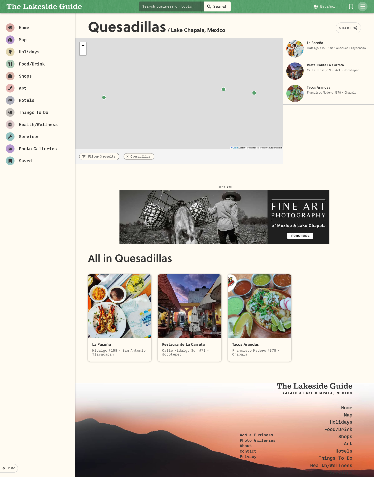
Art (348, 443)
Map (348, 415)
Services (341, 472)
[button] (83, 45)
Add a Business (256, 435)
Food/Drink (338, 429)
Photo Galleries (258, 440)
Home (346, 407)
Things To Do (335, 458)
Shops (345, 436)
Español (327, 6)
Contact (248, 451)
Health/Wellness (331, 465)
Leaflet (235, 148)
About (246, 446)
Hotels (343, 451)
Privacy (248, 457)
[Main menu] (363, 6)
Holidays (341, 422)
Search (220, 6)
